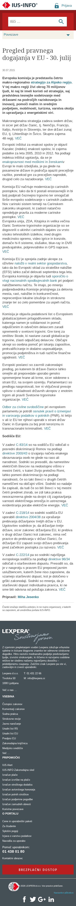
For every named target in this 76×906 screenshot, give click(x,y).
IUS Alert (7, 765)
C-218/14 (22, 513)
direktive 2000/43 (14, 453)
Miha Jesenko (28, 597)
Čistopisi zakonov (12, 704)
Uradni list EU (10, 733)
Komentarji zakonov (13, 709)
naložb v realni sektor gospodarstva (41, 263)
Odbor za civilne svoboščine (23, 407)
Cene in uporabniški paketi (17, 821)
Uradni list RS (10, 728)
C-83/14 (21, 445)
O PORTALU (10, 813)
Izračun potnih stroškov (15, 794)
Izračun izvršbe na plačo (16, 779)
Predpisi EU (9, 738)
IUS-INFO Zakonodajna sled (18, 769)
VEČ (18, 138)
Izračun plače (10, 774)
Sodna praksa (10, 713)
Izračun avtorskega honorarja (18, 789)
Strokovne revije (11, 718)
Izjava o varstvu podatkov (17, 835)
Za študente (9, 826)
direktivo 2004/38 (28, 517)
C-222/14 (22, 555)
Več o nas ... (9, 690)
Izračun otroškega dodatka (17, 784)
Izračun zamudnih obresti (16, 804)
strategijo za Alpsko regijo (51, 82)
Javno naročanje (11, 723)
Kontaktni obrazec (12, 858)
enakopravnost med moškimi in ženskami (32, 162)
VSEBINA (8, 696)
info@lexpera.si (36, 678)
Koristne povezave (12, 809)
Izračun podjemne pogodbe (17, 799)
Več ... (6, 753)
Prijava (67, 5)
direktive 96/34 (59, 559)
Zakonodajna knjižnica (14, 743)
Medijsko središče (12, 748)
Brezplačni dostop (38, 870)
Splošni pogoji (10, 831)
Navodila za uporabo (13, 840)
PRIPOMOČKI (11, 757)
